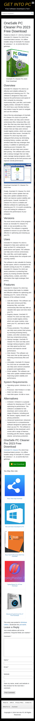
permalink (22, 625)
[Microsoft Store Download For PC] (15, 513)
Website (6, 674)
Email (6, 667)
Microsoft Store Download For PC (14, 526)
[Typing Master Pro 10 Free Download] (15, 571)
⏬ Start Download (17, 464)
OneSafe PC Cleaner (11, 450)
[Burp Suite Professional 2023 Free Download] (15, 541)
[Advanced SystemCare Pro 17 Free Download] (15, 601)
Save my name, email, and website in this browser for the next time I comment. (16, 686)
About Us (5, 702)
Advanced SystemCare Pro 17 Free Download (14, 614)
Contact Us (28, 702)
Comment (7, 636)
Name (6, 660)
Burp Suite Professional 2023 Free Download (14, 555)
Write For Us (6, 706)
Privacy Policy (19, 702)
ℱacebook (15, 706)
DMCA (12, 702)
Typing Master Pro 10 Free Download (14, 585)
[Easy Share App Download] (15, 485)
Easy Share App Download (14, 498)
